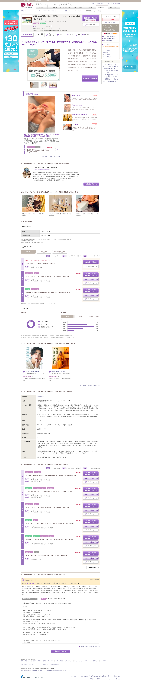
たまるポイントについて (109, 36)
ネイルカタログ (78, 7)
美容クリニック (114, 7)
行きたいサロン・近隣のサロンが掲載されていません (110, 67)
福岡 (22, 661)
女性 (67, 316)
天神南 (61, 661)
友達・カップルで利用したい (91, 661)
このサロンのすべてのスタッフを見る (89, 385)
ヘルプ (118, 3)
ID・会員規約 (91, 678)
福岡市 (39, 661)
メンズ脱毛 (103, 661)
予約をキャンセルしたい (109, 78)
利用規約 (98, 678)
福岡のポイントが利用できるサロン (51, 664)
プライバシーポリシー (107, 678)
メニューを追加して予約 (91, 279)
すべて (28, 252)
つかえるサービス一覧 (109, 38)
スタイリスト (106, 50)
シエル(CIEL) (67, 670)
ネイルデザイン (107, 57)
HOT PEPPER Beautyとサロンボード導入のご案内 (85, 676)
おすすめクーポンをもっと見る (51, 156)
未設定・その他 (94, 316)
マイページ (111, 3)
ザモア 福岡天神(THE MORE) (36, 670)
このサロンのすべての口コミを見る (90, 646)
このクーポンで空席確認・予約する (91, 262)
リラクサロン (90, 7)
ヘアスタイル (53, 7)
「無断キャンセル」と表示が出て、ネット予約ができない (110, 80)
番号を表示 (40, 397)
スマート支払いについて (109, 65)
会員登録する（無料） (110, 22)
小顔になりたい (68, 661)
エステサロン (102, 7)
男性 (80, 316)
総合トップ (23, 10)
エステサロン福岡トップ (64, 10)
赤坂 (57, 661)
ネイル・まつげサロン (65, 7)
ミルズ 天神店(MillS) (48, 670)
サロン (105, 48)
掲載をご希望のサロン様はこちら (110, 676)
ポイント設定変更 (107, 40)
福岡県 (34, 661)
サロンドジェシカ (25, 670)
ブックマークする (92, 24)
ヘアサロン (42, 7)
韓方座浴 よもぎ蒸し (59, 371)
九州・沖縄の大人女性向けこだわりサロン (31, 664)
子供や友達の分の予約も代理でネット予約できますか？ (110, 75)
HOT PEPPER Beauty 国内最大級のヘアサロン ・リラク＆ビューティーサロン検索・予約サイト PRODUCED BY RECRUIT (27, 5)
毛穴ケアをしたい (79, 661)
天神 (52, 661)
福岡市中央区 (46, 661)
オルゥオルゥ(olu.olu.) (58, 670)
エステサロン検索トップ (98, 3)
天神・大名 (27, 661)
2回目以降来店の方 (59, 252)
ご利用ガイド (117, 678)
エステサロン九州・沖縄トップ (49, 10)
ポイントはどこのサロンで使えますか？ (110, 71)
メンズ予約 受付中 (32, 371)
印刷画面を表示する (93, 567)
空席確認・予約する (91, 19)
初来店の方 (44, 252)
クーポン (105, 52)
